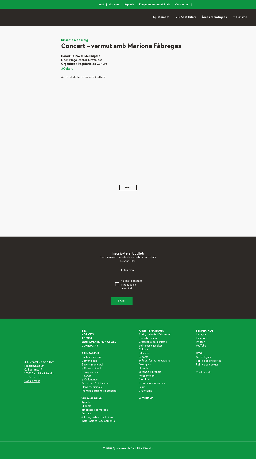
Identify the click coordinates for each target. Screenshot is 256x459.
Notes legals (203, 357)
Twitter (200, 341)
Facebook (202, 338)
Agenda (129, 4)
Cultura (143, 349)
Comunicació (90, 360)
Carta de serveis (91, 357)
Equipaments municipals (155, 4)
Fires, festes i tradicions (98, 417)
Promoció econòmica (152, 383)
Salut (142, 387)
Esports (143, 357)
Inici (101, 4)
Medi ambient (147, 375)
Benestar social (148, 338)
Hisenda (86, 376)
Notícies (114, 4)
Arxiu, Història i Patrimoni (154, 334)
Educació (144, 353)
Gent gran (145, 364)
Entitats (86, 413)
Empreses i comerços (95, 409)
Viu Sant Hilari (186, 17)
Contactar (182, 4)
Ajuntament (161, 17)
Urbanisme (145, 390)
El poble (86, 406)
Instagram (202, 334)
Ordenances (91, 379)
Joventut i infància (150, 372)
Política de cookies (207, 364)
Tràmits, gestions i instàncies (99, 390)
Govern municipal (92, 364)
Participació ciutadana (95, 383)
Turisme (241, 17)
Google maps (32, 381)
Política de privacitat (208, 360)
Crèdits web (203, 372)
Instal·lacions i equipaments (98, 421)
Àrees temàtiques (214, 17)
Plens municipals (92, 387)
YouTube (201, 345)
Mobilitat (144, 379)
